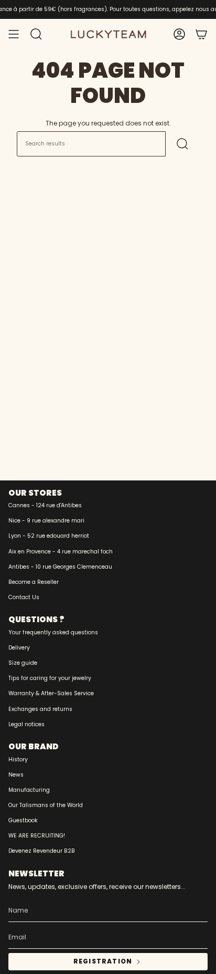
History (18, 759)
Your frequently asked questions (53, 632)
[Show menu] (13, 34)
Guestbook (23, 820)
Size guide (22, 663)
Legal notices (26, 724)
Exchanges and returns (40, 709)
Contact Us (23, 597)
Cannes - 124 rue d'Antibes (45, 505)
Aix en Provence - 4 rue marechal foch (60, 552)
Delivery (19, 648)
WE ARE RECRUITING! (36, 836)
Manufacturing (29, 790)
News (16, 775)
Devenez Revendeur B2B (41, 851)
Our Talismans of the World (45, 805)
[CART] (201, 34)
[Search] (182, 143)
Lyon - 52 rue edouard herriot (48, 536)
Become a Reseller (33, 582)
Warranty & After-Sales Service (51, 693)
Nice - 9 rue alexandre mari (46, 521)
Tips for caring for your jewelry (49, 678)
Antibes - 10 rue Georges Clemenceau (60, 567)
